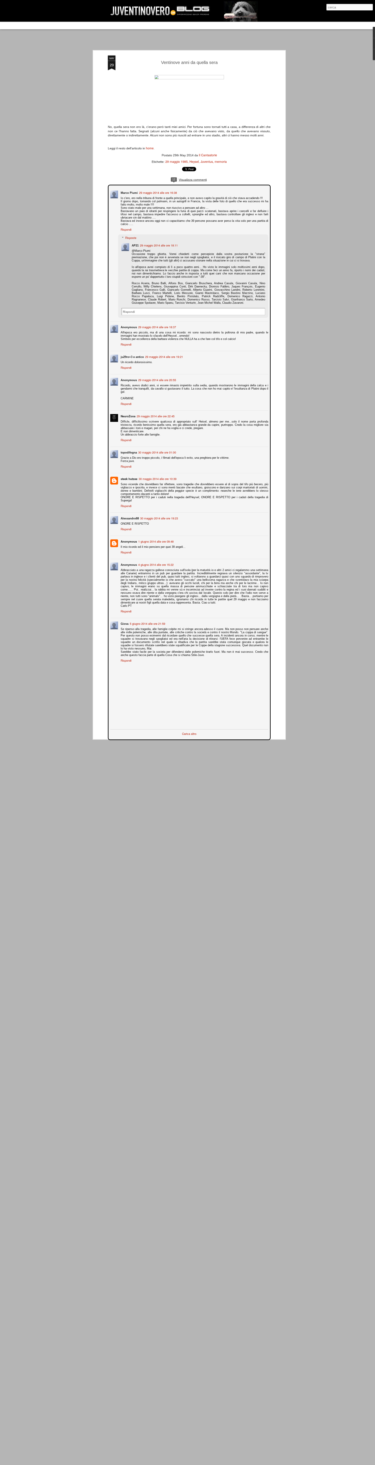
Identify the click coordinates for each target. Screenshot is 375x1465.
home (150, 148)
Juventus (207, 161)
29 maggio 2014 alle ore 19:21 (164, 356)
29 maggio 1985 (176, 161)
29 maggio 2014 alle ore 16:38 (157, 192)
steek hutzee (128, 478)
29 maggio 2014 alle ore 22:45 (155, 416)
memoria (221, 161)
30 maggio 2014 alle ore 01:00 (157, 452)
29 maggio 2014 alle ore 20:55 (157, 379)
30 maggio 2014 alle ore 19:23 (159, 518)
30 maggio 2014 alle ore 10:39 (157, 478)
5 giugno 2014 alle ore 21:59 (147, 623)
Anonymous (128, 541)
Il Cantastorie (208, 155)
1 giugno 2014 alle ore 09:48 (155, 541)
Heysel (194, 161)
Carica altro (189, 733)
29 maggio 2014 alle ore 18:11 (158, 245)
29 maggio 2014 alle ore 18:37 (157, 327)
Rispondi (125, 229)
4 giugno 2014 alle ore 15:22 (155, 564)
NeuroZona (127, 416)
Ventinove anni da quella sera (189, 62)
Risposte (130, 237)
